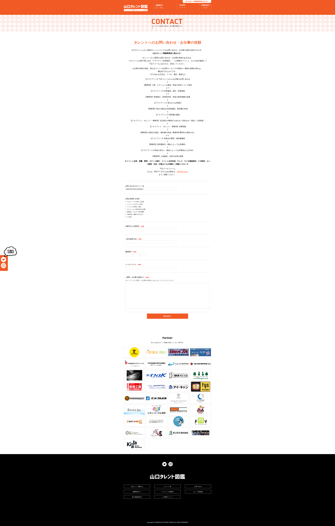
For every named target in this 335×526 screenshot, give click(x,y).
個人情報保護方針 (137, 497)
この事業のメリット (167, 497)
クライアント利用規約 (167, 491)
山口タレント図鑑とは (137, 486)
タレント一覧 (167, 486)
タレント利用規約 (198, 491)
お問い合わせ (198, 486)
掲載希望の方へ (137, 491)
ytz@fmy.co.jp (182, 171)
